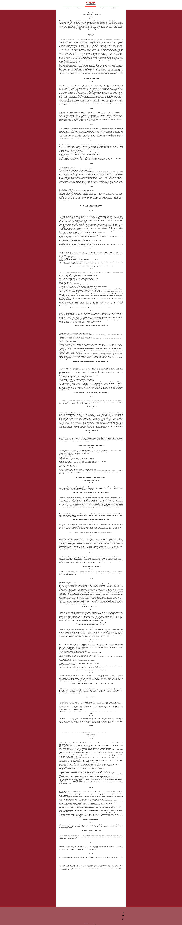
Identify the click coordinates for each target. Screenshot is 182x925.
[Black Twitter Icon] (123, 916)
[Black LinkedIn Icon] (123, 919)
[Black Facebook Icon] (123, 913)
